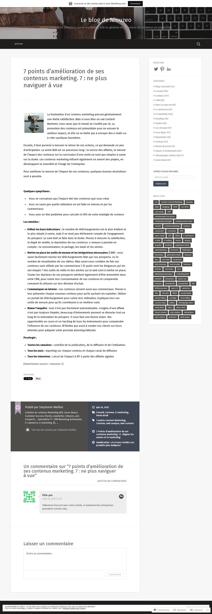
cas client (184, 207)
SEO (156, 293)
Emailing (159, 118)
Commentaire (114, 574)
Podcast (159, 141)
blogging (165, 207)
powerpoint (170, 284)
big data (189, 202)
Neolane (158, 279)
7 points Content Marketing (110, 420)
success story (160, 303)
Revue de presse (163, 146)
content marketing (172, 226)
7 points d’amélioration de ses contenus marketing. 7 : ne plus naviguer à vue (65, 78)
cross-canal (159, 236)
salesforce (186, 288)
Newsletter (160, 137)
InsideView (177, 260)
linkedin (158, 269)
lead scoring (175, 264)
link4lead (187, 264)
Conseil (100, 412)
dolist (177, 236)
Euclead (168, 245)
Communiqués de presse (165, 217)
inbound (188, 255)
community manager (163, 221)
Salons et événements (166, 150)
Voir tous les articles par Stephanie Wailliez (53, 429)
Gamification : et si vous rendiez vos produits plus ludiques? (115, 444)
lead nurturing (160, 264)
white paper (185, 317)
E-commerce (161, 109)
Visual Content (160, 312)
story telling (185, 298)
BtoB (175, 207)
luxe (179, 269)
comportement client (184, 221)
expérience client (182, 245)
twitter (172, 303)
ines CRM (165, 260)
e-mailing (168, 240)
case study (159, 212)
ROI (193, 284)
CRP (169, 236)
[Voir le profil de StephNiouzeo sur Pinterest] (162, 69)
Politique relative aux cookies (74, 608)
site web (165, 293)
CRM (157, 100)
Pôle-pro (47, 495)
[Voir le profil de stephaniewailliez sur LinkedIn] (168, 69)
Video (170, 307)
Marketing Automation (164, 274)
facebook (174, 250)
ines (156, 260)
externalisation (161, 250)
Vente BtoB (102, 415)
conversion (159, 231)
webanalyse (189, 312)
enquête (158, 245)
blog (156, 207)
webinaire (173, 317)
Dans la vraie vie (163, 105)
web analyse (112, 423)
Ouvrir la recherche (198, 44)
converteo (172, 231)
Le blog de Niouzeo (106, 19)
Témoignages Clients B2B (168, 155)
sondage (173, 298)
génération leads (174, 255)
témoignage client (186, 303)
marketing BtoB (183, 274)
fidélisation (186, 250)
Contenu (109, 412)
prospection (183, 284)
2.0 (156, 202)
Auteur (19, 44)
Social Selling (160, 298)
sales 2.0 (174, 288)
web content (127, 423)
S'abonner (161, 183)
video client (180, 307)
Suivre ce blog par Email (165, 171)
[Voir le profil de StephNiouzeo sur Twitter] (156, 69)
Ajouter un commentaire (111, 481)
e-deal (157, 240)
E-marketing (121, 412)
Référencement (161, 288)
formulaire (159, 255)
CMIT (169, 212)
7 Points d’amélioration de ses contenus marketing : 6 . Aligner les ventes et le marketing (115, 434)
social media (186, 293)
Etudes (158, 123)
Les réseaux (161, 128)
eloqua (187, 240)
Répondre (121, 496)
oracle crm (182, 279)
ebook (178, 240)
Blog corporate (162, 86)
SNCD (174, 293)
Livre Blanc (160, 132)
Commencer (135, 3)
